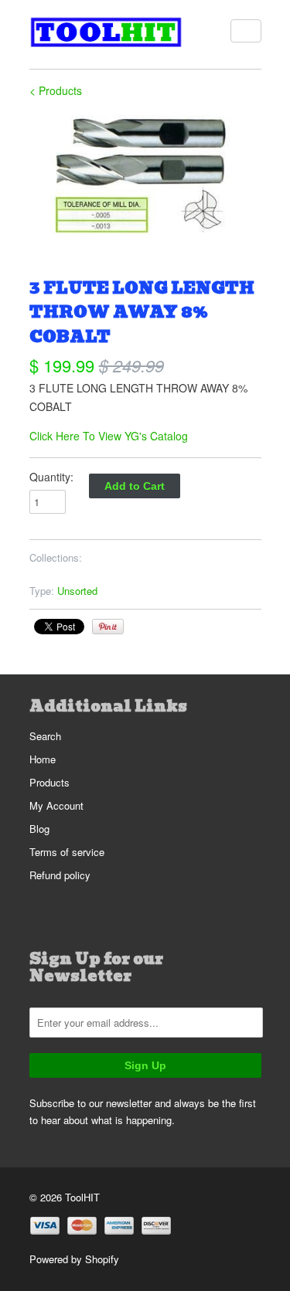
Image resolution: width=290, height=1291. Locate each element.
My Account (56, 805)
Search (45, 736)
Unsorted (77, 590)
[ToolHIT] (106, 34)
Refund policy (59, 875)
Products (49, 782)
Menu (245, 30)
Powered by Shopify (74, 1259)
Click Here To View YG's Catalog (108, 435)
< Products (55, 90)
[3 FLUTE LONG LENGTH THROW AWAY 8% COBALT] (145, 174)
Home (42, 759)
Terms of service (66, 851)
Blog (39, 828)
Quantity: (51, 476)
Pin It (108, 626)
